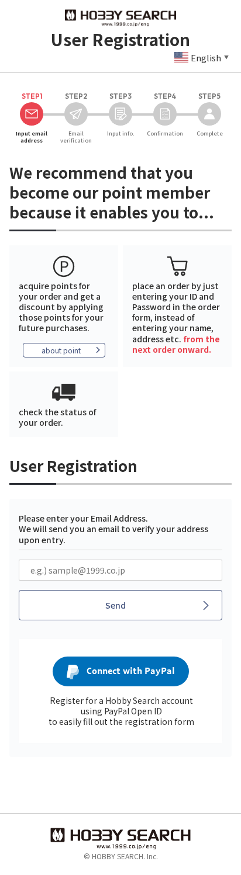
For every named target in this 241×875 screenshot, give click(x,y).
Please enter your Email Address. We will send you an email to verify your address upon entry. (113, 528)
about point (61, 350)
